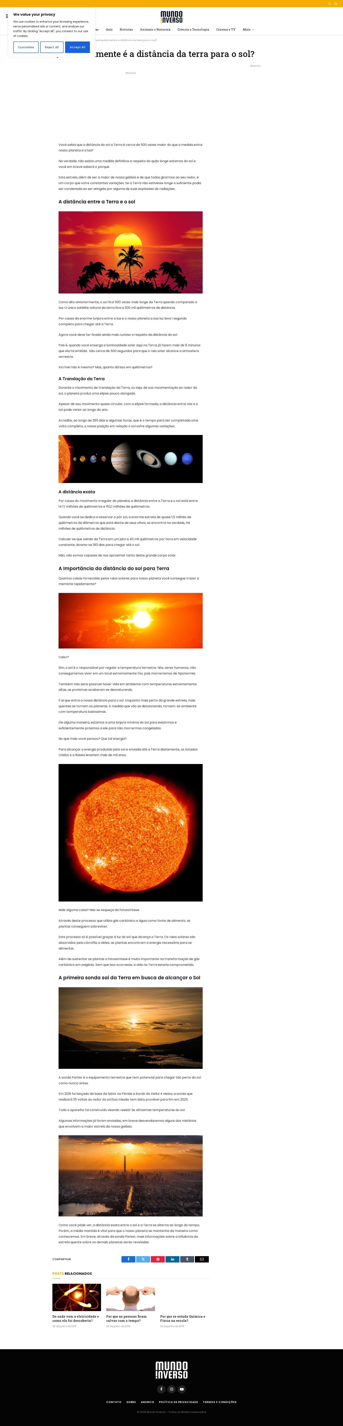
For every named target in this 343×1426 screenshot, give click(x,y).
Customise (26, 47)
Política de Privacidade (178, 1402)
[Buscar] (335, 3)
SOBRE (131, 1402)
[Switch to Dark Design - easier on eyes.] (330, 3)
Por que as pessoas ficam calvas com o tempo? (126, 1318)
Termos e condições (220, 1402)
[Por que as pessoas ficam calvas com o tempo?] (130, 1297)
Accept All (77, 47)
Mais (247, 29)
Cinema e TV (226, 29)
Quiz (109, 29)
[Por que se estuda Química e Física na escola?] (184, 1297)
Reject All (52, 47)
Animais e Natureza (155, 29)
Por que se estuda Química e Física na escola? (182, 1318)
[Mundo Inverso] (171, 16)
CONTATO (113, 1402)
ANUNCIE (147, 1402)
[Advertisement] (131, 103)
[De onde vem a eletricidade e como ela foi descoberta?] (76, 1297)
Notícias (126, 29)
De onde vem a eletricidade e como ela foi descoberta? (75, 1318)
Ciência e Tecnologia (193, 29)
